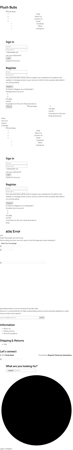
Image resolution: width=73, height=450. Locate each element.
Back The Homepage (9, 243)
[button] (36, 97)
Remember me (12, 52)
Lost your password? (13, 55)
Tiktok (40, 26)
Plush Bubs (8, 7)
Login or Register (6, 449)
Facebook (40, 24)
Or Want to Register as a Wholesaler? (20, 89)
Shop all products (29, 104)
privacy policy (14, 82)
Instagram (40, 29)
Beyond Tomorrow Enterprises (60, 355)
